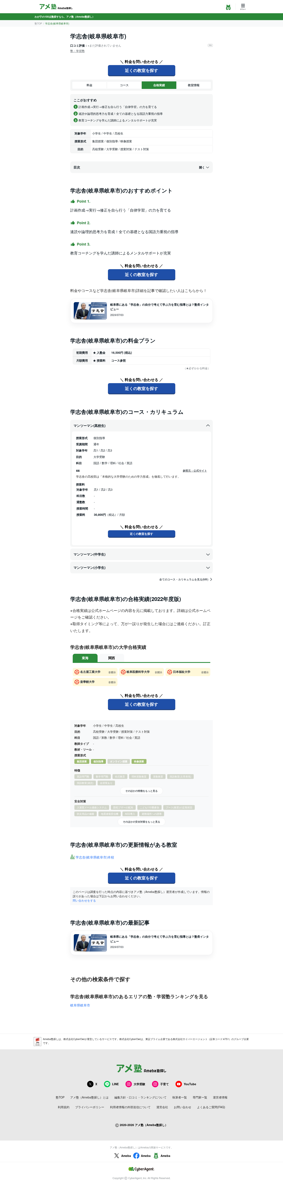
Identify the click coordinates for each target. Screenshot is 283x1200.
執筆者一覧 (179, 1097)
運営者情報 (220, 1097)
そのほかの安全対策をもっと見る (141, 821)
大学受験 (139, 1084)
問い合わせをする (84, 900)
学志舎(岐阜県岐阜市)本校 (95, 857)
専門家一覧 (200, 1097)
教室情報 (194, 85)
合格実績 (159, 85)
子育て (164, 1084)
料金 (89, 85)
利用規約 (63, 1107)
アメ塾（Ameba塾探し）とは (89, 1097)
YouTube (190, 1084)
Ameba (126, 1156)
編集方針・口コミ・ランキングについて (140, 1097)
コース (124, 85)
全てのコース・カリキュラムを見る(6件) (183, 579)
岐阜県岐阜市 (80, 1005)
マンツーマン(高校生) (89, 425)
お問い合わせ (182, 1107)
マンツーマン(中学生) (89, 554)
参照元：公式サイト (195, 470)
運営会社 (162, 1107)
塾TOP (38, 23)
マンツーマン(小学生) (89, 567)
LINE (115, 1084)
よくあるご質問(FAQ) (211, 1107)
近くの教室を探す (141, 70)
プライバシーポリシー (89, 1107)
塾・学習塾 (77, 51)
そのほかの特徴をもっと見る (141, 791)
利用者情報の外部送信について (130, 1107)
